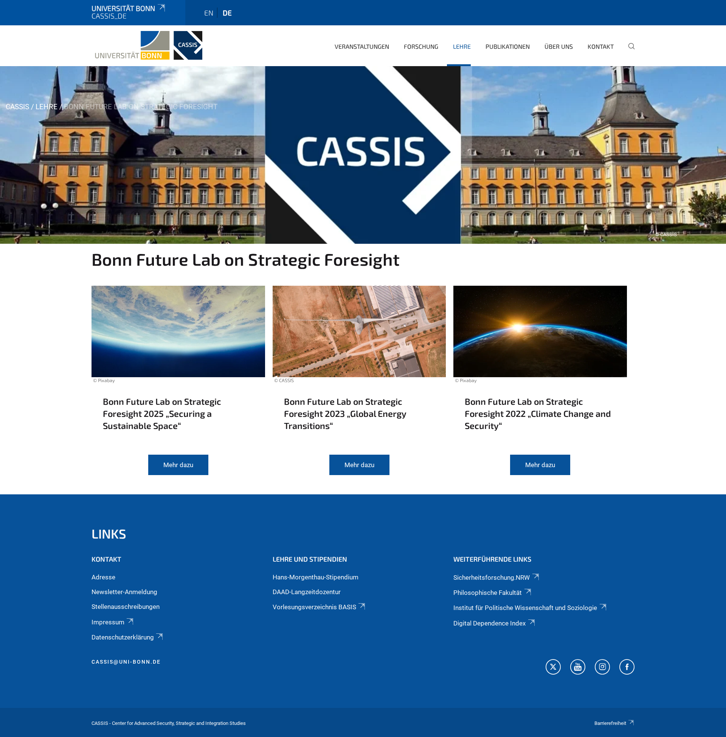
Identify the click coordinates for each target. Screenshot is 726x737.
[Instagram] (602, 668)
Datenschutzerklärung (123, 637)
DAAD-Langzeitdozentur (307, 592)
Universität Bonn (123, 8)
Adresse (103, 577)
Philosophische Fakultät (487, 592)
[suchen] (628, 51)
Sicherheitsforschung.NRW (491, 577)
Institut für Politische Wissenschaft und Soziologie (525, 608)
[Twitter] (553, 668)
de (227, 12)
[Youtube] (577, 668)
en (208, 12)
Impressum (108, 622)
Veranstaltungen (362, 46)
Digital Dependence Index (489, 623)
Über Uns (558, 46)
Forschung (421, 46)
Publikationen (508, 46)
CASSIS (17, 106)
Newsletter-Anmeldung (124, 592)
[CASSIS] (147, 45)
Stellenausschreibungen (126, 606)
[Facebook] (626, 668)
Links (109, 533)
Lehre (462, 46)
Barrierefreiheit (610, 723)
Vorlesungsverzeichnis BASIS (314, 607)
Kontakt (601, 46)
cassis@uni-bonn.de (126, 662)
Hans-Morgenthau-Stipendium (315, 577)
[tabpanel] (363, 155)
